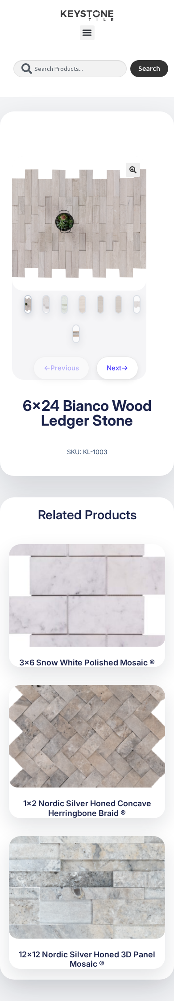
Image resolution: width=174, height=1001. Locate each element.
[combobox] (70, 68)
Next (114, 368)
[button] (87, 32)
